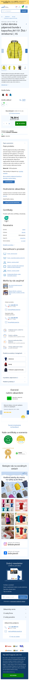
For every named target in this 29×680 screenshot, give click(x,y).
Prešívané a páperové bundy (10, 18)
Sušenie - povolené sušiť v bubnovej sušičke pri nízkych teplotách (15, 266)
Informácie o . (14, 601)
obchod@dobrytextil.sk (14, 309)
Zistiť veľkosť (8, 181)
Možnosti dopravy (16, 113)
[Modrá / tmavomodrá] (10, 95)
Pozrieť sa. (21, 2)
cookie (4, 664)
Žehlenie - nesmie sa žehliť (13, 270)
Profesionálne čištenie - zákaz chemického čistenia (14, 275)
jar (22, 241)
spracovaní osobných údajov (17, 601)
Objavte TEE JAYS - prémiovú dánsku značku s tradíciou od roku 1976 (17, 292)
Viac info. (5, 196)
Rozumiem (13, 675)
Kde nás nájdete (15, 636)
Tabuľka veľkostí (24, 100)
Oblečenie (7, 16)
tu (14, 671)
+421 (13, 305)
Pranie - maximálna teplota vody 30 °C (16, 258)
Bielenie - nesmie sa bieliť (13, 262)
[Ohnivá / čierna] (6, 95)
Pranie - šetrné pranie (12, 253)
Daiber (23, 229)
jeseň (24, 241)
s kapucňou (22, 238)
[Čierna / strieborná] (3, 95)
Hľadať (24, 11)
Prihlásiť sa (22, 597)
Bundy (13, 16)
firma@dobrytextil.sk (13, 322)
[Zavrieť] (28, 2)
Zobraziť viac (4, 85)
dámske (23, 232)
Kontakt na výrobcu (8, 245)
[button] (26, 51)
